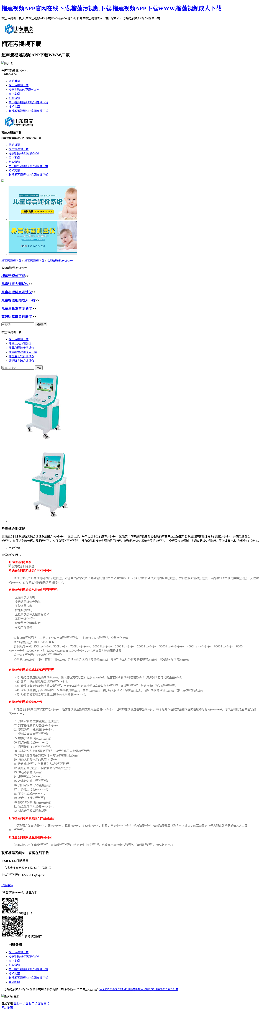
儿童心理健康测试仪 (16, 292)
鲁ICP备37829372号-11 (113, 989)
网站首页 (14, 81)
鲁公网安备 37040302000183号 (159, 989)
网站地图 (134, 989)
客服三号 (43, 1003)
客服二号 (31, 1003)
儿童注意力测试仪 (15, 284)
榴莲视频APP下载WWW (24, 89)
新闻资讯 (14, 98)
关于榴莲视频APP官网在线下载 (28, 102)
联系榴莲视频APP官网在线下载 (28, 110)
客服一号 (19, 1003)
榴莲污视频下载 (19, 85)
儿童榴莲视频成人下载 (18, 300)
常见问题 (14, 982)
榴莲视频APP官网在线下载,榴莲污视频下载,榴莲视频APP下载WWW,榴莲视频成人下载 (111, 8)
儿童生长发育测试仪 (16, 308)
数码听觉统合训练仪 (60, 260)
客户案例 (14, 93)
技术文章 (14, 106)
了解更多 (7, 885)
